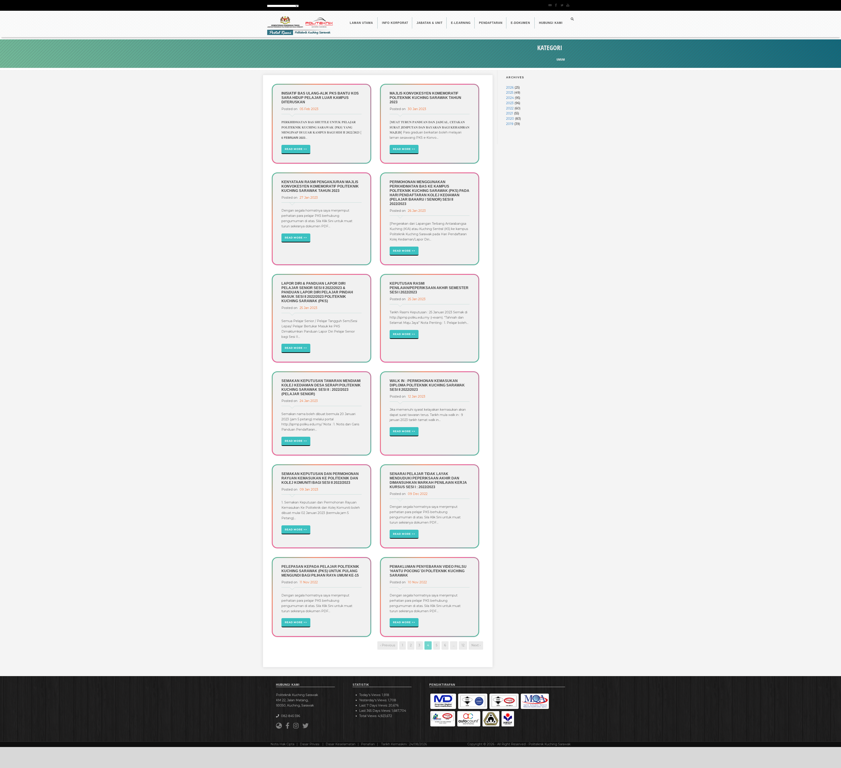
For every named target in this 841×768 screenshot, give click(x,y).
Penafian (368, 744)
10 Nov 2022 (417, 582)
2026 (510, 87)
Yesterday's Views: (373, 700)
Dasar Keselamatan (340, 744)
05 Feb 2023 (309, 109)
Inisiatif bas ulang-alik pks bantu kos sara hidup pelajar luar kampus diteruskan (320, 97)
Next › (476, 645)
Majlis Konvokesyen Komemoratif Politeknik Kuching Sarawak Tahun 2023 (425, 97)
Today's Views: (370, 695)
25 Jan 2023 (308, 308)
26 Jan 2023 (417, 211)
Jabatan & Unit (430, 23)
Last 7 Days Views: (374, 705)
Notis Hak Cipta (282, 744)
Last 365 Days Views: (375, 711)
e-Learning (461, 23)
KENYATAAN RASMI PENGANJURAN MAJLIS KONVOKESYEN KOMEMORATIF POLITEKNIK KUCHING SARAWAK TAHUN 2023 (320, 186)
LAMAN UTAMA (361, 23)
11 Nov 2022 (309, 582)
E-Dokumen (520, 23)
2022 (510, 108)
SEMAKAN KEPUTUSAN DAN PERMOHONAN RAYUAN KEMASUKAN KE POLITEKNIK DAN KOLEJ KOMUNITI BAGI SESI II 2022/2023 (320, 478)
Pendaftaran (490, 23)
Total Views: (368, 716)
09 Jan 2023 (309, 489)
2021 (509, 113)
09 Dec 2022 (418, 494)
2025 (509, 93)
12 (463, 645)
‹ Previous (387, 645)
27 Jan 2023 (309, 198)
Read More (294, 149)
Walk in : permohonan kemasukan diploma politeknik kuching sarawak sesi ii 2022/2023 (427, 385)
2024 (510, 98)
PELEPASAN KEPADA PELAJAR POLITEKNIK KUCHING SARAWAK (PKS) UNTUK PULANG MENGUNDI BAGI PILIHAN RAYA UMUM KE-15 (320, 571)
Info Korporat (395, 23)
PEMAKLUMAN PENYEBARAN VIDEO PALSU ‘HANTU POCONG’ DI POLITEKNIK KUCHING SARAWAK (428, 571)
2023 (510, 103)
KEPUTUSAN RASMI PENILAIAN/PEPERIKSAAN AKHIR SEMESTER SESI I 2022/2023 (429, 288)
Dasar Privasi (310, 744)
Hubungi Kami (551, 23)
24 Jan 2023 (309, 401)
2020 (510, 119)
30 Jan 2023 (417, 109)
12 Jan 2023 (416, 396)
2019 (509, 124)
